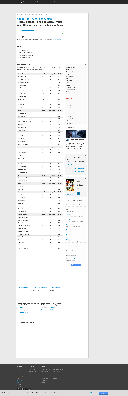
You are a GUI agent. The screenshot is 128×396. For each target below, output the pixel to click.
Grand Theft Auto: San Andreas (35, 18)
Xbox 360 (52, 307)
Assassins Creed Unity (46, 376)
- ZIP (68, 114)
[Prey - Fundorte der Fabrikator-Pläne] (76, 134)
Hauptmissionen (70, 123)
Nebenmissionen (70, 89)
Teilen (39, 29)
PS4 (67, 143)
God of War (73, 209)
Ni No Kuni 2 (70, 245)
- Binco (69, 107)
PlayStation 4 (53, 310)
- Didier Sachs (70, 118)
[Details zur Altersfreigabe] (78, 195)
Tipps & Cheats (34, 2)
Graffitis (68, 78)
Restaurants (70, 121)
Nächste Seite (56, 287)
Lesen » (68, 150)
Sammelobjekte (70, 76)
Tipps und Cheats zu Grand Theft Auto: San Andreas (28, 304)
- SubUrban (70, 109)
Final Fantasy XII (44, 371)
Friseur (69, 100)
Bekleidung (70, 105)
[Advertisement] (52, 8)
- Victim (69, 116)
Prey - (76, 140)
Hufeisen (68, 83)
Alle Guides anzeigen (75, 264)
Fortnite (75, 204)
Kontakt (31, 373)
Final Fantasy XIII (56, 371)
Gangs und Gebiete (71, 74)
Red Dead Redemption (58, 369)
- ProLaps (69, 112)
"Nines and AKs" (57, 39)
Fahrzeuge (23, 310)
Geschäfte (69, 98)
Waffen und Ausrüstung (72, 71)
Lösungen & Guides (46, 2)
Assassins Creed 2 (45, 382)
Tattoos (69, 103)
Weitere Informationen (92, 393)
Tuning (67, 96)
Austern (68, 85)
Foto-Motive (69, 80)
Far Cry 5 (71, 254)
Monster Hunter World (71, 259)
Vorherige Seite (24, 287)
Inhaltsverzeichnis (70, 67)
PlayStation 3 (45, 310)
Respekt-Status (24, 312)
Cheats (21, 307)
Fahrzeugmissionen (71, 87)
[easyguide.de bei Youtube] (18, 389)
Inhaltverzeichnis (42, 287)
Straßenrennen (70, 92)
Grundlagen (69, 69)
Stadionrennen (70, 94)
